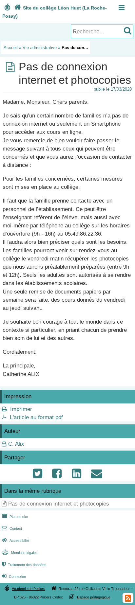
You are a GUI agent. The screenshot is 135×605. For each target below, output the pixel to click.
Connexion (14, 576)
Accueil (11, 47)
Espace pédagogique (93, 597)
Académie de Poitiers (28, 589)
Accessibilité (15, 541)
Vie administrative (40, 47)
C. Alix (16, 444)
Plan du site (15, 517)
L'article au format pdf (36, 417)
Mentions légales (20, 553)
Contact (12, 528)
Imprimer (21, 409)
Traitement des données (24, 565)
